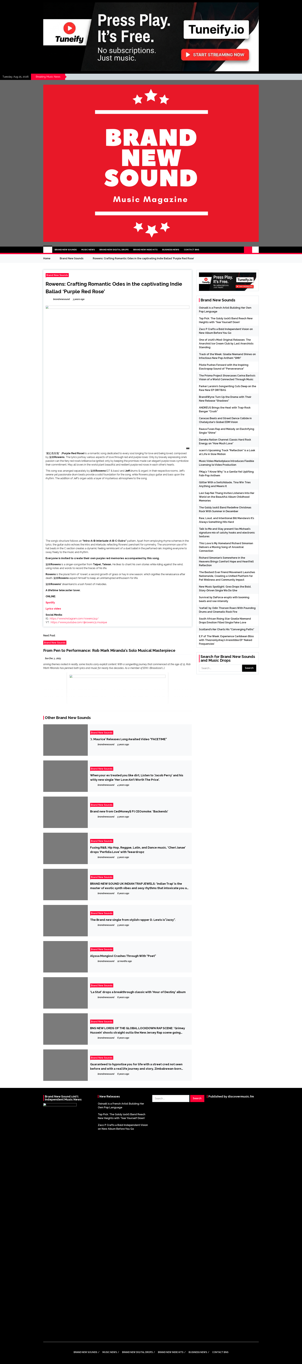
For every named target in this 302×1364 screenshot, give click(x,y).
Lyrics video (53, 608)
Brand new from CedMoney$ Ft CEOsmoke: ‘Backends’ (129, 811)
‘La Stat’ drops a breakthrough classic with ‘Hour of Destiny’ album (138, 992)
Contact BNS (191, 249)
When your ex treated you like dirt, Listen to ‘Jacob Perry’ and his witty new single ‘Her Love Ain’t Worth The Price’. (136, 777)
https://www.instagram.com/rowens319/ (74, 618)
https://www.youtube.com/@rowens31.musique (79, 622)
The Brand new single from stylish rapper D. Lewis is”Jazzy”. (133, 919)
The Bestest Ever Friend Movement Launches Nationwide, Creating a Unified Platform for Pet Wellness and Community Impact (227, 576)
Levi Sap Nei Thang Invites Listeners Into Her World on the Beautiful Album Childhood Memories (226, 497)
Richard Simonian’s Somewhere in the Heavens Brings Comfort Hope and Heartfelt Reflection (226, 561)
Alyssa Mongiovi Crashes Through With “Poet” (123, 956)
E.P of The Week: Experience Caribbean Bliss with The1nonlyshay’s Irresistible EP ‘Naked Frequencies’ (226, 640)
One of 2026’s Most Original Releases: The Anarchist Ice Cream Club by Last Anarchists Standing (226, 343)
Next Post (49, 635)
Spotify (50, 602)
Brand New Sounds (66, 249)
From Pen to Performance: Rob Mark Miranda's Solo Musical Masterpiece (109, 650)
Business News (170, 249)
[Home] (47, 250)
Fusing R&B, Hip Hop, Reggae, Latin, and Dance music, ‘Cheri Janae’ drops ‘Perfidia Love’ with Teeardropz (138, 850)
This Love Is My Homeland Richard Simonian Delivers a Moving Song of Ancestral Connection (226, 547)
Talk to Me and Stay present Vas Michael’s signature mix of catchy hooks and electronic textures (227, 532)
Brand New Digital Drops (114, 249)
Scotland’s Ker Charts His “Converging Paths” (226, 629)
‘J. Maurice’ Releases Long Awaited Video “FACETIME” (128, 739)
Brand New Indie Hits (145, 249)
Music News (88, 249)
